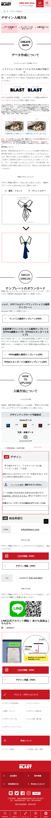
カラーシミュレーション (13, 727)
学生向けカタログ (38, 784)
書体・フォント (15, 191)
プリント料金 (9, 749)
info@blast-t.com (30, 529)
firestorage (34, 142)
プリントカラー (39, 191)
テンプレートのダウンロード (27, 28)
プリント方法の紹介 (11, 703)
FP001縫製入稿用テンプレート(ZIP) (25, 354)
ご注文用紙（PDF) (25, 556)
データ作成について (10, 28)
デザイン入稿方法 (34, 711)
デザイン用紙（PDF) (25, 566)
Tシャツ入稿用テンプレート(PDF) (26, 319)
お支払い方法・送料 (35, 749)
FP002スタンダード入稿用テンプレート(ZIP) (25, 362)
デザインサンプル (10, 719)
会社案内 (13, 776)
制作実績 (37, 776)
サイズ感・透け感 (34, 719)
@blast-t (10, 628)
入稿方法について (43, 28)
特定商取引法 (13, 784)
